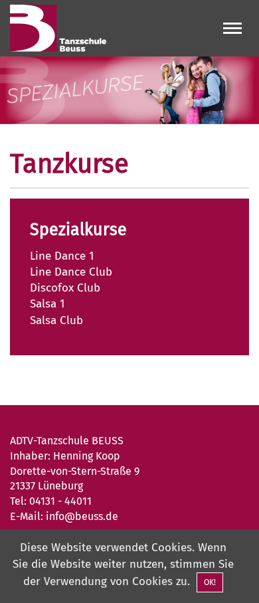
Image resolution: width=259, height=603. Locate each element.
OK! (210, 582)
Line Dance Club (71, 272)
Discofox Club (65, 288)
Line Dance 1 (62, 256)
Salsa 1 (47, 304)
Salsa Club (56, 320)
